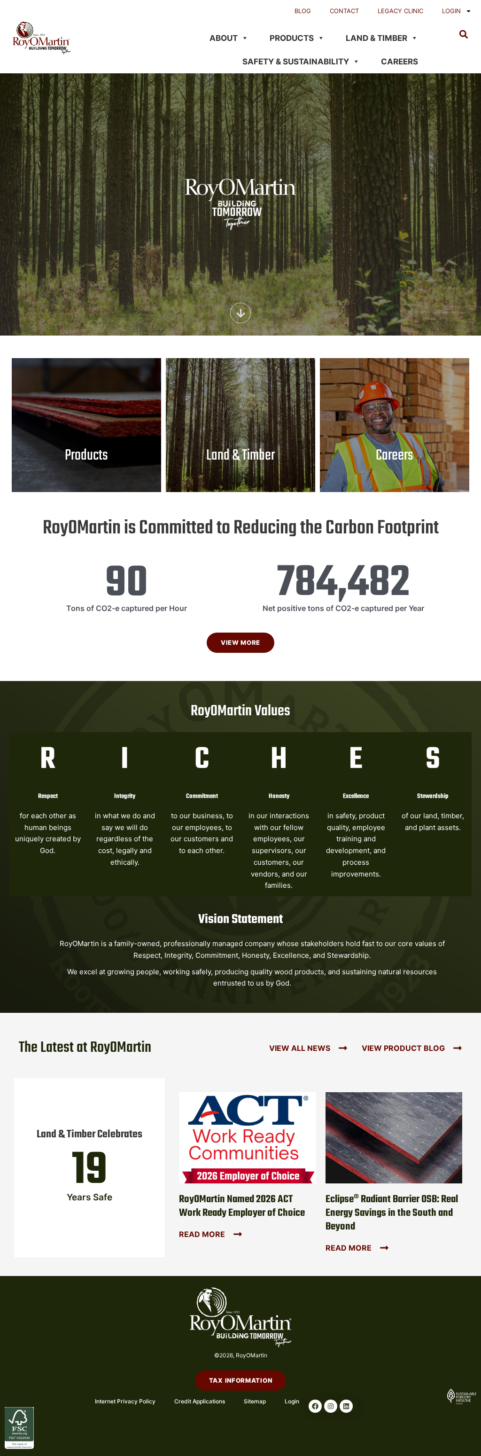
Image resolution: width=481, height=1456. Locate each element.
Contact (344, 11)
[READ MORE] (237, 1234)
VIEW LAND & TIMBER (241, 496)
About (223, 38)
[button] (464, 34)
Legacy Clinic (400, 11)
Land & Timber (376, 38)
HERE (225, 457)
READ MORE (202, 1234)
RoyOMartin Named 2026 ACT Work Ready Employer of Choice (242, 1206)
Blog (303, 11)
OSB (86, 400)
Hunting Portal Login (240, 391)
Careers (399, 61)
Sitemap (255, 1401)
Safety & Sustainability (295, 61)
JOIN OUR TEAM (394, 440)
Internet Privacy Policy (125, 1401)
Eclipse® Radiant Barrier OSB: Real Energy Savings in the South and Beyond (392, 1213)
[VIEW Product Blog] (457, 1048)
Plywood (86, 412)
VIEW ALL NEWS (299, 1048)
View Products (86, 475)
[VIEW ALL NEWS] (343, 1048)
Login (451, 11)
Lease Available (240, 379)
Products (292, 38)
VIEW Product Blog (403, 1048)
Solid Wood (86, 424)
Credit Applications (199, 1401)
